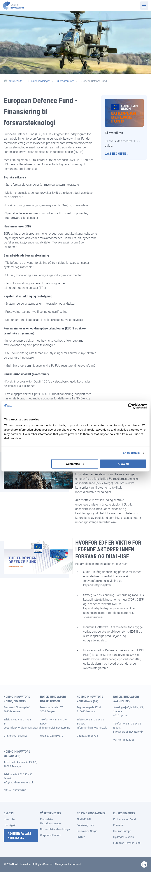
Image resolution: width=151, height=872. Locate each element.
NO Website (15, 81)
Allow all (123, 463)
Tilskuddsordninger (39, 81)
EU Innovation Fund (124, 819)
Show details (131, 452)
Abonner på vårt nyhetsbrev (19, 836)
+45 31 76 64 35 (95, 719)
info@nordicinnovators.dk (92, 727)
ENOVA (81, 837)
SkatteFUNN (84, 819)
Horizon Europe (122, 831)
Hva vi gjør (10, 825)
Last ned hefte (115, 153)
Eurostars (118, 825)
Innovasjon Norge (87, 831)
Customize (73, 463)
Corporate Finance (50, 835)
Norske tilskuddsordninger (55, 829)
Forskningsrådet (86, 825)
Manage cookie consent (68, 864)
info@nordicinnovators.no (25, 727)
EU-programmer (65, 81)
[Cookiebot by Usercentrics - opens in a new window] (131, 406)
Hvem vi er (9, 819)
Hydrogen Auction (123, 837)
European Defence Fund (127, 842)
